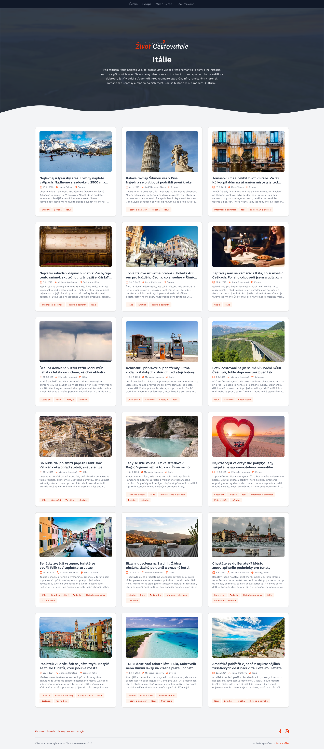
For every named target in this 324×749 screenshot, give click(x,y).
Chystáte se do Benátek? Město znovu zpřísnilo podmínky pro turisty (241, 565)
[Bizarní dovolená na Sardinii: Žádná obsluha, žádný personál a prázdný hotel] (162, 537)
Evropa (147, 4)
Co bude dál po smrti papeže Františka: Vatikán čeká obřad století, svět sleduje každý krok (70, 467)
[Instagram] (287, 731)
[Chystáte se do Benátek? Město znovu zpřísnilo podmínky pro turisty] (248, 537)
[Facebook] (280, 731)
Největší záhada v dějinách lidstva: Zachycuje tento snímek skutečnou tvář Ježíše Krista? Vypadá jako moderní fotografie (75, 277)
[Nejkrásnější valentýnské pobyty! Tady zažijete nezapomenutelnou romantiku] (248, 436)
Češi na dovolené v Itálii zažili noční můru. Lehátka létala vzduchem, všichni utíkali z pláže (72, 372)
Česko (133, 4)
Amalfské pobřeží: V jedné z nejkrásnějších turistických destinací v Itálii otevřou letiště (247, 666)
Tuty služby (282, 743)
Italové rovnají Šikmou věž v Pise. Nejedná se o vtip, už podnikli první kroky (159, 180)
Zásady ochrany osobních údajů (65, 731)
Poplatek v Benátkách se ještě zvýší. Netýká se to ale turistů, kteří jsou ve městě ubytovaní (74, 668)
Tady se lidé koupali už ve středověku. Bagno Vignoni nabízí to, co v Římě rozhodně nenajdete (160, 467)
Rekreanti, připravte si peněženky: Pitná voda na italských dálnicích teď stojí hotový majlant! (160, 372)
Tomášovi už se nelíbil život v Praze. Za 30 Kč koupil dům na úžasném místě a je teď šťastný (245, 182)
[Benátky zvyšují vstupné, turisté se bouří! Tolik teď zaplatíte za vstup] (75, 537)
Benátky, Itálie (91, 572)
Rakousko (259, 377)
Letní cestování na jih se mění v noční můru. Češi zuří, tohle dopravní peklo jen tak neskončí (247, 372)
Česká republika (91, 282)
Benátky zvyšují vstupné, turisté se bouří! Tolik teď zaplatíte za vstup (67, 565)
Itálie (84, 377)
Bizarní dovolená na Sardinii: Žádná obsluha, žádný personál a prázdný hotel (157, 565)
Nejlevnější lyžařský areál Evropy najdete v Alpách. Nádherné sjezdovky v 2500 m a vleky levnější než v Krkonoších (72, 182)
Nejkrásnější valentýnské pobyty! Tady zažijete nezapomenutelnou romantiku (242, 465)
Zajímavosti (186, 4)
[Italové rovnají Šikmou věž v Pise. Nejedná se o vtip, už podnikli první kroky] (162, 151)
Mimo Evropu (165, 4)
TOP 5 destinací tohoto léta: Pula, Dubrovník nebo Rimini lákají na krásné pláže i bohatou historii (161, 668)
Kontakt (39, 731)
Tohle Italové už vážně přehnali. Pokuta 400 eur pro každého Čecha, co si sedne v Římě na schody (160, 277)
